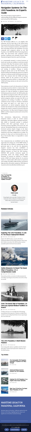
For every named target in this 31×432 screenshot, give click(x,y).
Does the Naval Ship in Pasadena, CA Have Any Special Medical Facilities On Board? (14, 305)
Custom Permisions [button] (15, 429)
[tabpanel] (14, 29)
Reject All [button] (24, 429)
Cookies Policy (17, 427)
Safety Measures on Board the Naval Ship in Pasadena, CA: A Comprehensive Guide (14, 270)
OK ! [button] (6, 429)
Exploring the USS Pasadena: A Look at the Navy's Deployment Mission (13, 233)
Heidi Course (5, 21)
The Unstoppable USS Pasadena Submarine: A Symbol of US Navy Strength (18, 361)
